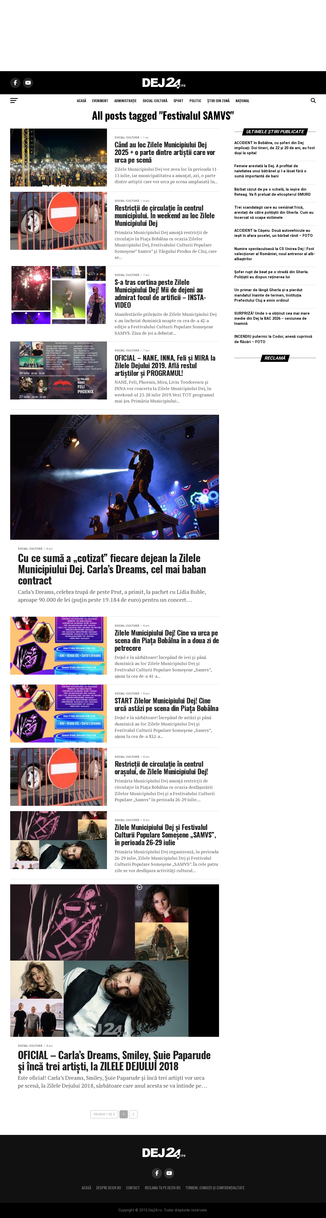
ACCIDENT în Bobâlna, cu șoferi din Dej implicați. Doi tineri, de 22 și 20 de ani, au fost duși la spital (274, 148)
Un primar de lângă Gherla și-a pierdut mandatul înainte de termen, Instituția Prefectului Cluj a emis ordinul (268, 295)
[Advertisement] (163, 35)
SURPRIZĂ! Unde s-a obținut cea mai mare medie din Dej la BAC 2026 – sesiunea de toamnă (272, 318)
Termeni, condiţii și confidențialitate (214, 1187)
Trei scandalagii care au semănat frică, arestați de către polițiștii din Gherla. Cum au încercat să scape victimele (274, 212)
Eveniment (100, 100)
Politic (195, 100)
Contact (133, 1187)
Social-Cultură (155, 100)
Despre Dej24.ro (108, 1187)
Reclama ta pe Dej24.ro (162, 1187)
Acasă (86, 1187)
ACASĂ (81, 100)
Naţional (242, 100)
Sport (178, 100)
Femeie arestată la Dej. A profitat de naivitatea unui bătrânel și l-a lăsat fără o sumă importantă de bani (270, 171)
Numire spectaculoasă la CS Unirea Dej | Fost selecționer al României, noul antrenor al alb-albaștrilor (274, 254)
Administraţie (125, 100)
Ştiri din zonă (218, 100)
